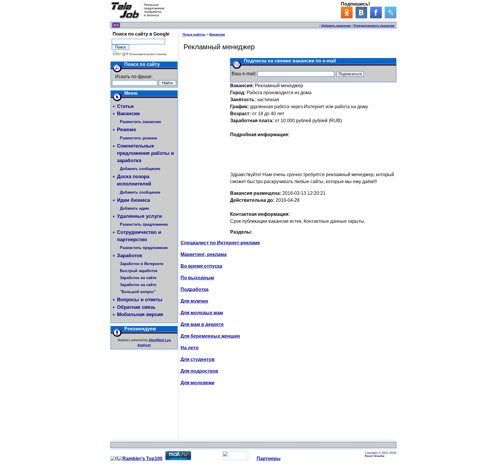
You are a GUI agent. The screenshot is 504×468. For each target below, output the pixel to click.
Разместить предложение (144, 224)
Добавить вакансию (336, 25)
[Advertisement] (250, 24)
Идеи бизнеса (133, 200)
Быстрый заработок (139, 271)
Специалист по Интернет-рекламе (220, 242)
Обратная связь (136, 307)
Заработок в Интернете (141, 264)
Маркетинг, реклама (204, 254)
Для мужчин (194, 301)
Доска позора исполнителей (134, 180)
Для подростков (199, 371)
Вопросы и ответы (139, 299)
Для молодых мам (202, 312)
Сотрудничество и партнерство (139, 235)
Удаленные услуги (139, 216)
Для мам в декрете (202, 324)
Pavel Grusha (374, 456)
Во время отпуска (201, 266)
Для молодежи (197, 382)
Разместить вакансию (140, 122)
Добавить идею (134, 208)
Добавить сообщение (140, 168)
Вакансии (128, 113)
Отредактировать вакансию (374, 25)
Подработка (195, 289)
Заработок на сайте (138, 278)
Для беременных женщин (210, 336)
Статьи (125, 106)
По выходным (197, 277)
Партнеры (269, 458)
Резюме (126, 129)
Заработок (129, 255)
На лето (190, 347)
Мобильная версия (140, 314)
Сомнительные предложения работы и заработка (145, 153)
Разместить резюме (138, 138)
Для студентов (198, 359)
